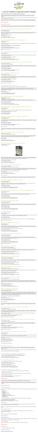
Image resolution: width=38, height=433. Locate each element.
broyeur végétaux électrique (16, 45)
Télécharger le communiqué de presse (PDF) (7, 431)
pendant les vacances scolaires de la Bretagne (29, 20)
